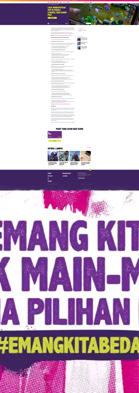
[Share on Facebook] (66, 23)
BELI (54, 140)
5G (48, 178)
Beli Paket (52, 17)
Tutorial (50, 181)
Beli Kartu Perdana (86, 2)
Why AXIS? (50, 176)
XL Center (65, 176)
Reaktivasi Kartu (67, 173)
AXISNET (49, 173)
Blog (49, 4)
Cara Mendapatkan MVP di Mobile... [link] (54, 4)
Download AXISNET (81, 178)
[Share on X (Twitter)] (67, 23)
